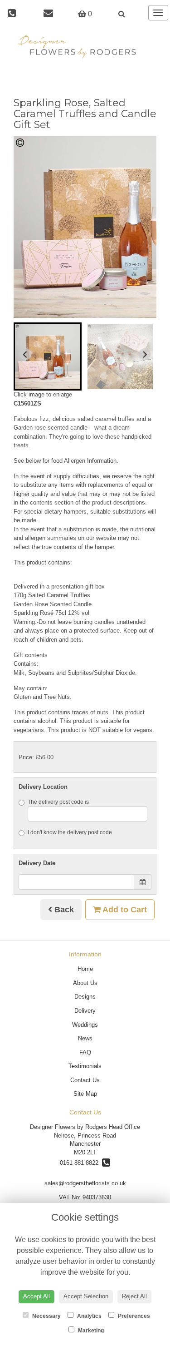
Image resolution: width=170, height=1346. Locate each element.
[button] (48, 356)
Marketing (90, 1330)
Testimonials (85, 1066)
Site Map (85, 1093)
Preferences (133, 1316)
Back (63, 909)
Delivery (85, 1010)
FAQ (85, 1052)
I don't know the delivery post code (70, 832)
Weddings (85, 1024)
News (85, 1038)
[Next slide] (145, 354)
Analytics (89, 1316)
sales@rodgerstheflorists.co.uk (85, 1183)
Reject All (134, 1296)
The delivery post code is (58, 802)
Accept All (36, 1296)
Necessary (46, 1316)
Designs (85, 996)
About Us (85, 983)
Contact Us (85, 1080)
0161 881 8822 (81, 1162)
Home (85, 968)
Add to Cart (124, 909)
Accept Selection (85, 1296)
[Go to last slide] (25, 354)
